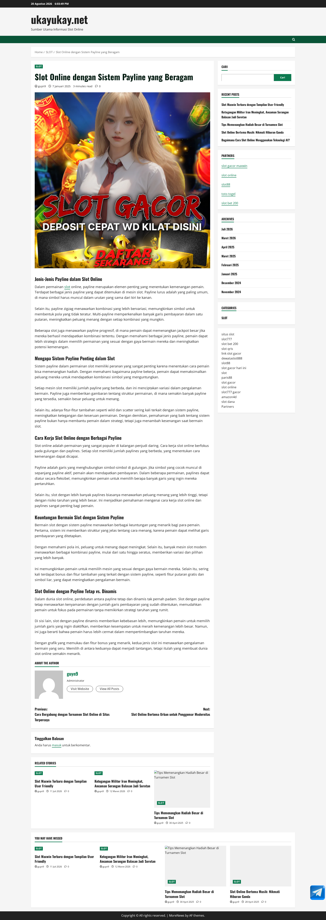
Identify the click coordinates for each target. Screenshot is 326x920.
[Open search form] (293, 39)
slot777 (226, 339)
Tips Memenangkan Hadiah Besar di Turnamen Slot (178, 815)
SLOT (39, 66)
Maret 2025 (228, 256)
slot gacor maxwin (234, 166)
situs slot (227, 334)
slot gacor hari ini (233, 368)
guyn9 (42, 86)
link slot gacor (231, 353)
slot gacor (228, 382)
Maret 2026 (228, 238)
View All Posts (109, 689)
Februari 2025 (230, 264)
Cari (224, 67)
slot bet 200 (229, 203)
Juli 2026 (227, 229)
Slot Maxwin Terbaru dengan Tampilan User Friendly (61, 783)
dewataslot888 (231, 358)
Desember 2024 (231, 282)
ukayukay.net (59, 19)
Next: (170, 712)
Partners (227, 406)
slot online (228, 175)
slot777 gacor (231, 392)
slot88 (225, 184)
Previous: (72, 714)
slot (67, 286)
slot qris (227, 348)
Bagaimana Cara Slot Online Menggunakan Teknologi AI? (255, 140)
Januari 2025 (229, 273)
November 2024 (231, 291)
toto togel (228, 194)
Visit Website (80, 689)
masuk (56, 745)
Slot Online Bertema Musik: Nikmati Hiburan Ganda (252, 132)
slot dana (228, 401)
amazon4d (229, 397)
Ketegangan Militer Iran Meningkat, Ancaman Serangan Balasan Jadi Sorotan (122, 783)
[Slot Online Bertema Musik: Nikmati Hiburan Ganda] (260, 866)
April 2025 (227, 247)
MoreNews (176, 915)
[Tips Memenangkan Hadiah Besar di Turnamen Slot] (182, 789)
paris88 (226, 377)
